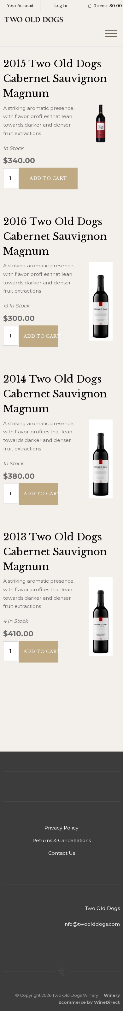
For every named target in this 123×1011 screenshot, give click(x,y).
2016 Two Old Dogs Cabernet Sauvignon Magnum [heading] (55, 236)
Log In (60, 5)
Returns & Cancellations (61, 840)
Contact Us (61, 853)
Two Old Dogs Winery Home (34, 29)
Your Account (20, 5)
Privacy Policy (61, 828)
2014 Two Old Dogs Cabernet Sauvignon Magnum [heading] (55, 394)
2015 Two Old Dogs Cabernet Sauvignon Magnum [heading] (55, 78)
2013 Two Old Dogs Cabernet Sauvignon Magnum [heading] (55, 552)
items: (107, 6)
